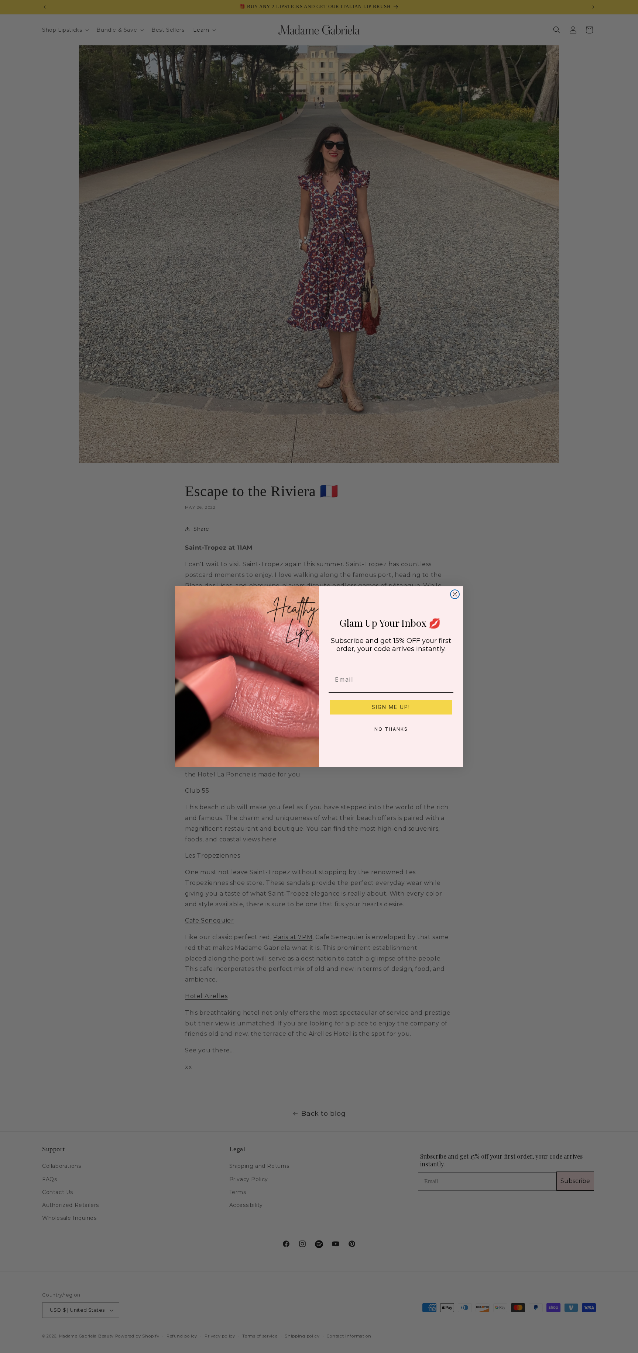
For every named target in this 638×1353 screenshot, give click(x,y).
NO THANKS (391, 729)
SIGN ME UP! (391, 707)
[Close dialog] (454, 594)
